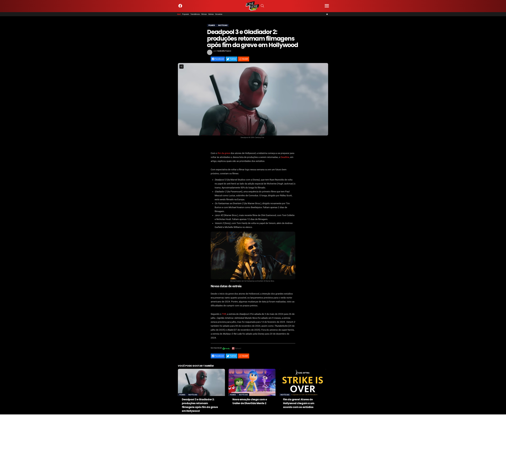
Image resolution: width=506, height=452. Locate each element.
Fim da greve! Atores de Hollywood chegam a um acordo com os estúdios (298, 403)
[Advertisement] (79, 432)
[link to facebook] (180, 7)
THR (224, 314)
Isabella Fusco (224, 50)
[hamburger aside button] (327, 6)
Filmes (204, 14)
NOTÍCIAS (222, 25)
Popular (185, 14)
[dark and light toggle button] (327, 14)
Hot (179, 14)
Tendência (195, 14)
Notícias (192, 394)
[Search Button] (262, 6)
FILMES (211, 25)
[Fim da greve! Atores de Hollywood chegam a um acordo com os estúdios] (302, 382)
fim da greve (224, 153)
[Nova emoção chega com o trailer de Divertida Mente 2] (252, 382)
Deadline (285, 157)
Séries (211, 14)
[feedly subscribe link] (226, 348)
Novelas (218, 14)
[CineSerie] (252, 6)
